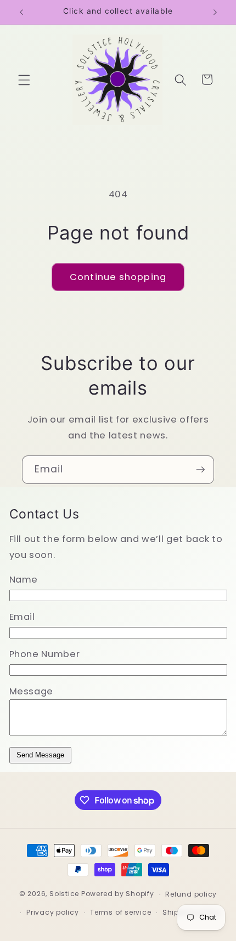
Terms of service (120, 912)
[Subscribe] (200, 469)
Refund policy (191, 894)
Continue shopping (118, 277)
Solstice (64, 894)
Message (31, 691)
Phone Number (44, 654)
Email (22, 617)
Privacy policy (52, 912)
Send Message (40, 755)
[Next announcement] (215, 12)
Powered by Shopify (117, 894)
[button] (24, 79)
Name (23, 579)
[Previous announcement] (21, 12)
